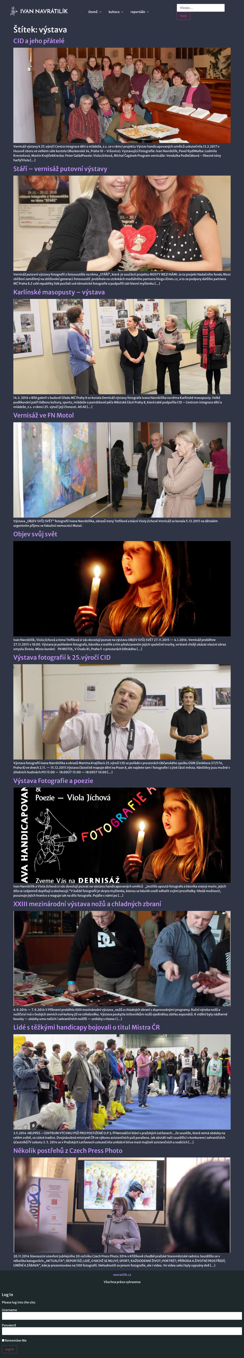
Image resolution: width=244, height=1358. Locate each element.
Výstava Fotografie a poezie (53, 781)
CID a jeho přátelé (38, 41)
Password (9, 1325)
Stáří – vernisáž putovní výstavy (60, 169)
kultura (114, 12)
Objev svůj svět (35, 534)
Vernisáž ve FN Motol (43, 415)
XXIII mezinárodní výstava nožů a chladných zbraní (87, 904)
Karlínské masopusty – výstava (59, 292)
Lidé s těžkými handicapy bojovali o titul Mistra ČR (86, 1027)
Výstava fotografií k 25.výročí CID (62, 657)
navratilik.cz (122, 1275)
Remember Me (15, 1340)
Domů (93, 12)
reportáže (138, 12)
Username (9, 1309)
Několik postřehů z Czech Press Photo (67, 1151)
